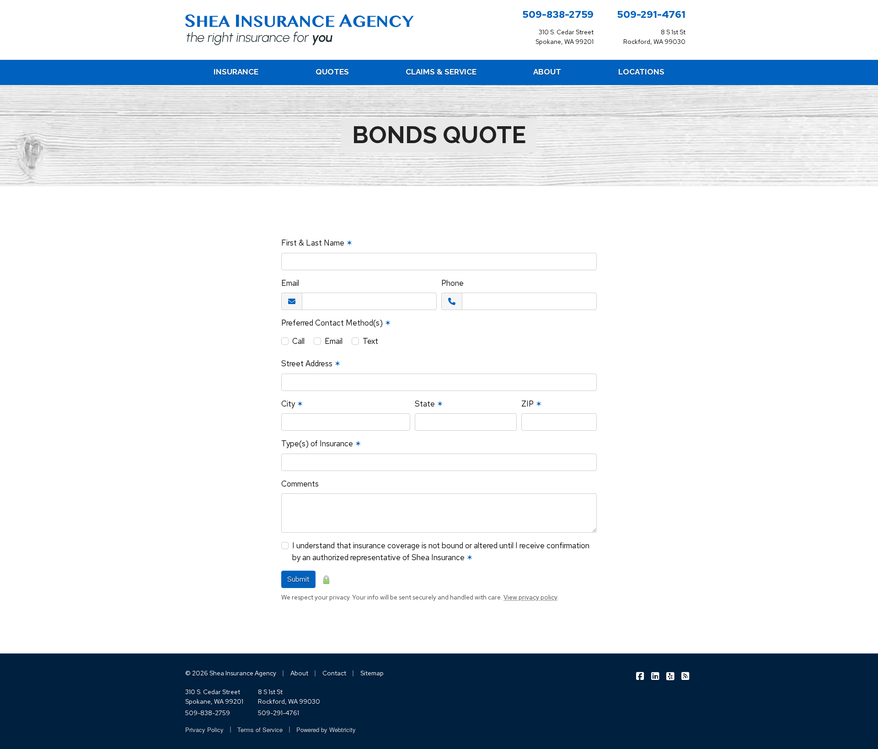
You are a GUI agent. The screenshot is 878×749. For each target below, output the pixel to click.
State (429, 404)
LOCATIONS (641, 71)
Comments (300, 484)
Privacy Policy (204, 729)
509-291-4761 (651, 14)
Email (290, 283)
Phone (452, 283)
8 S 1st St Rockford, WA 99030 (289, 697)
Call (298, 341)
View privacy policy (530, 597)
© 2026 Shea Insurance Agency (230, 673)
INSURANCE (236, 71)
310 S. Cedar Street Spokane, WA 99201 (214, 697)
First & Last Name (317, 243)
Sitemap (372, 673)
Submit (298, 579)
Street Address (311, 363)
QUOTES (332, 71)
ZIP (531, 404)
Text (370, 341)
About (299, 673)
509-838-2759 (558, 14)
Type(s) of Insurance (321, 444)
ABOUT (547, 71)
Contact (334, 673)
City (292, 404)
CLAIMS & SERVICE (441, 71)
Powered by (326, 729)
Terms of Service (260, 729)
